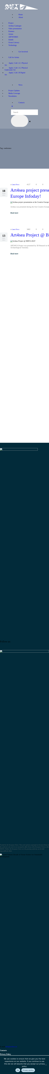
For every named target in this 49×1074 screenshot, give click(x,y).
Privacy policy (28, 1070)
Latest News (15, 184)
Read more (14, 213)
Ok (18, 1070)
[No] (46, 1065)
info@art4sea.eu (11, 1047)
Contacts (3, 1050)
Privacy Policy (5, 1054)
